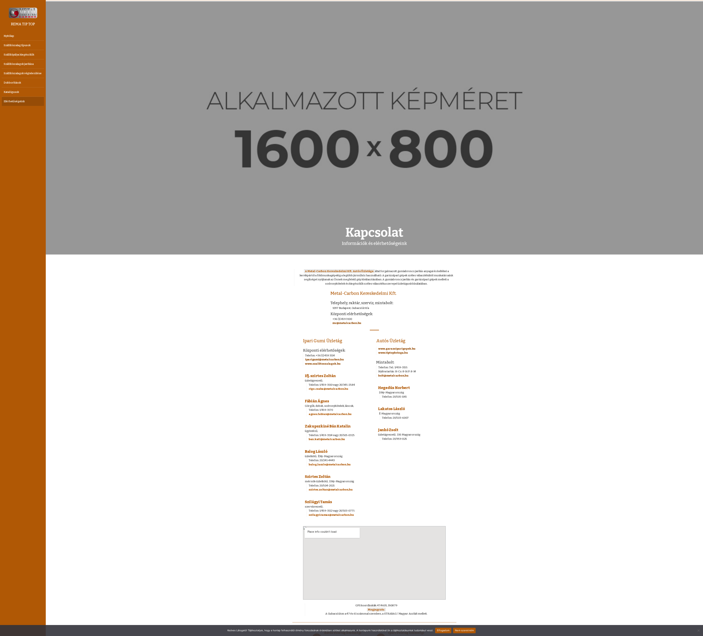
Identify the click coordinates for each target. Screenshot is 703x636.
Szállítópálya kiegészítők (19, 54)
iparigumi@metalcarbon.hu (324, 359)
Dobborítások (12, 82)
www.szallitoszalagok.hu (323, 363)
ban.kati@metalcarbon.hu (327, 439)
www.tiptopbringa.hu (393, 352)
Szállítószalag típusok (17, 45)
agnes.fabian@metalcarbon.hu (330, 414)
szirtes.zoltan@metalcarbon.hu (330, 489)
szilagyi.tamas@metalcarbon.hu (331, 515)
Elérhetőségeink (14, 101)
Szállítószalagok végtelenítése (23, 73)
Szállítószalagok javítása (19, 64)
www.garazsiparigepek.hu (396, 348)
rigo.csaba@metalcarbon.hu (328, 388)
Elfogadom (443, 630)
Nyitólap (9, 36)
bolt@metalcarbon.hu (393, 375)
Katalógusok (11, 92)
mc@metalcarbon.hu (346, 323)
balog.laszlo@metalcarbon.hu (330, 464)
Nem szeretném (464, 630)
